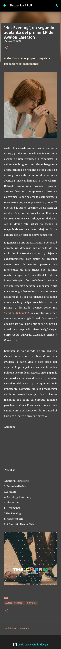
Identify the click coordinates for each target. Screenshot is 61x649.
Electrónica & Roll (20, 5)
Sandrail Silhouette (16, 313)
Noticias (32, 603)
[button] (6, 48)
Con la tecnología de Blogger (32, 644)
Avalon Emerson (14, 603)
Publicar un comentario (17, 628)
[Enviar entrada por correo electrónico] (6, 599)
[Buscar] (56, 5)
